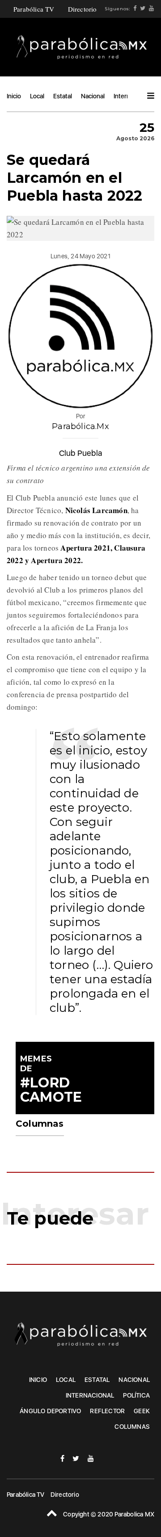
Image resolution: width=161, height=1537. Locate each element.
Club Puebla (80, 453)
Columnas (132, 1426)
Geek (142, 1411)
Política (136, 1395)
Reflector (107, 1411)
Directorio (82, 8)
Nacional (93, 96)
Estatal (62, 96)
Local (37, 96)
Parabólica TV (34, 8)
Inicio (14, 96)
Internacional (90, 1395)
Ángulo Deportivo (50, 1411)
